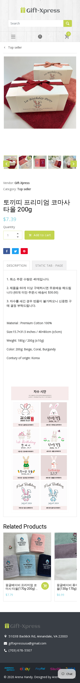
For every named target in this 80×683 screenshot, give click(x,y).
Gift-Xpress (22, 183)
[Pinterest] (24, 251)
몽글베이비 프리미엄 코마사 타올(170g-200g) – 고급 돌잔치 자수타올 (22, 588)
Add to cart (42, 235)
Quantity (9, 227)
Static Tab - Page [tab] (49, 265)
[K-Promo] (40, 9)
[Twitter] (15, 251)
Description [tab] (16, 265)
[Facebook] (6, 251)
